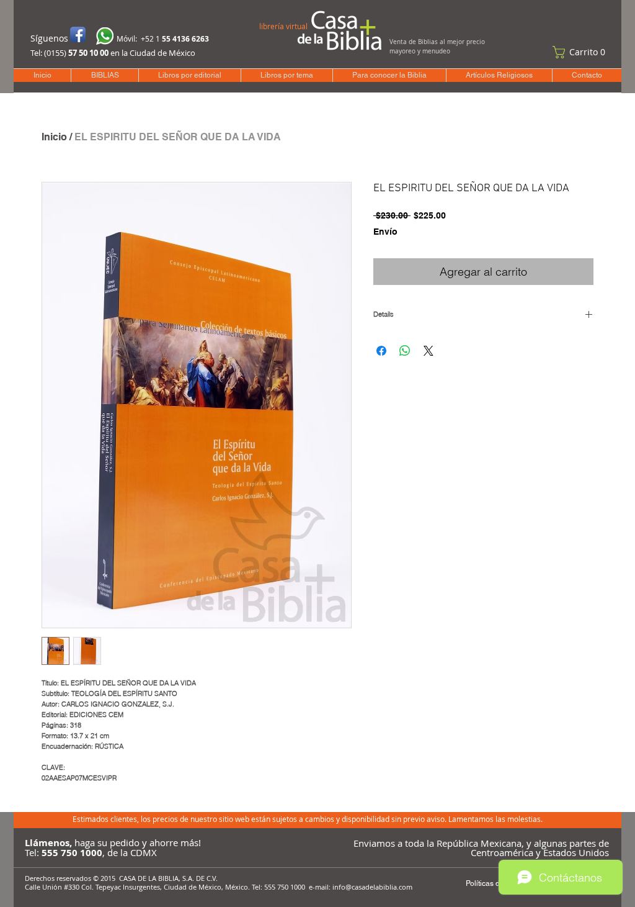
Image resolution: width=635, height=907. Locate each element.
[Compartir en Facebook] (381, 350)
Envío (385, 232)
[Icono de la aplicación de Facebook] (78, 34)
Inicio (54, 137)
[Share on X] (428, 350)
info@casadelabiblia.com (372, 886)
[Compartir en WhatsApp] (404, 350)
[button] (582, 52)
